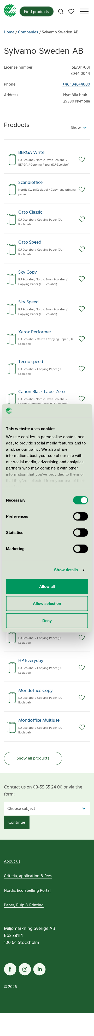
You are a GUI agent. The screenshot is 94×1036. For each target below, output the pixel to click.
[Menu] (84, 11)
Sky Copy (27, 272)
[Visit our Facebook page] (10, 969)
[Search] (61, 11)
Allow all (47, 586)
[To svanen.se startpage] (10, 11)
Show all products (33, 758)
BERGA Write (31, 153)
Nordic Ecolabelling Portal (27, 890)
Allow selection (47, 603)
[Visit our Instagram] (25, 969)
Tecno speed (30, 362)
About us (12, 861)
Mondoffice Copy (35, 691)
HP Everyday (30, 661)
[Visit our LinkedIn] (39, 969)
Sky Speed (28, 302)
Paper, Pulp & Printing (24, 905)
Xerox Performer (34, 332)
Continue (16, 822)
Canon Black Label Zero (41, 392)
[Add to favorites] (84, 159)
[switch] (80, 516)
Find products (36, 12)
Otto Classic (30, 212)
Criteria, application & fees (28, 876)
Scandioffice (30, 183)
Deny (47, 620)
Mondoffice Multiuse (39, 721)
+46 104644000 (76, 84)
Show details (66, 570)
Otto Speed (29, 242)
